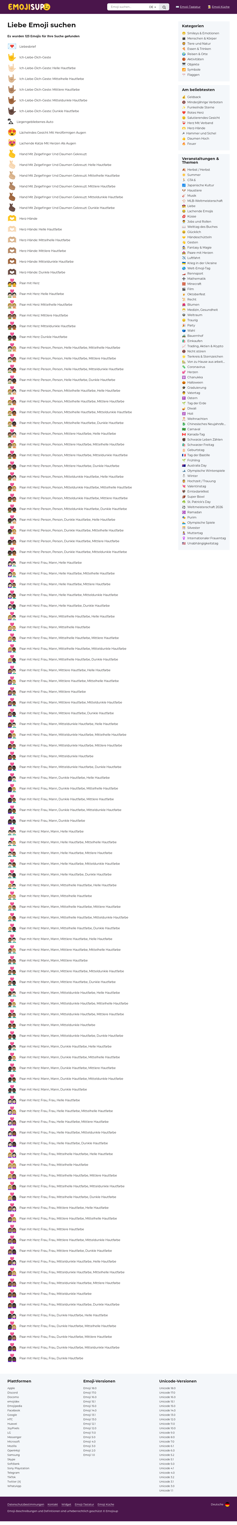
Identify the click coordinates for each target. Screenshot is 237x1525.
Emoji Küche (106, 1504)
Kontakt (53, 1504)
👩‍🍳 (219, 7)
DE (151, 7)
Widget (66, 1504)
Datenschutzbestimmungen (25, 1504)
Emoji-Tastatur (84, 1504)
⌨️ (188, 7)
